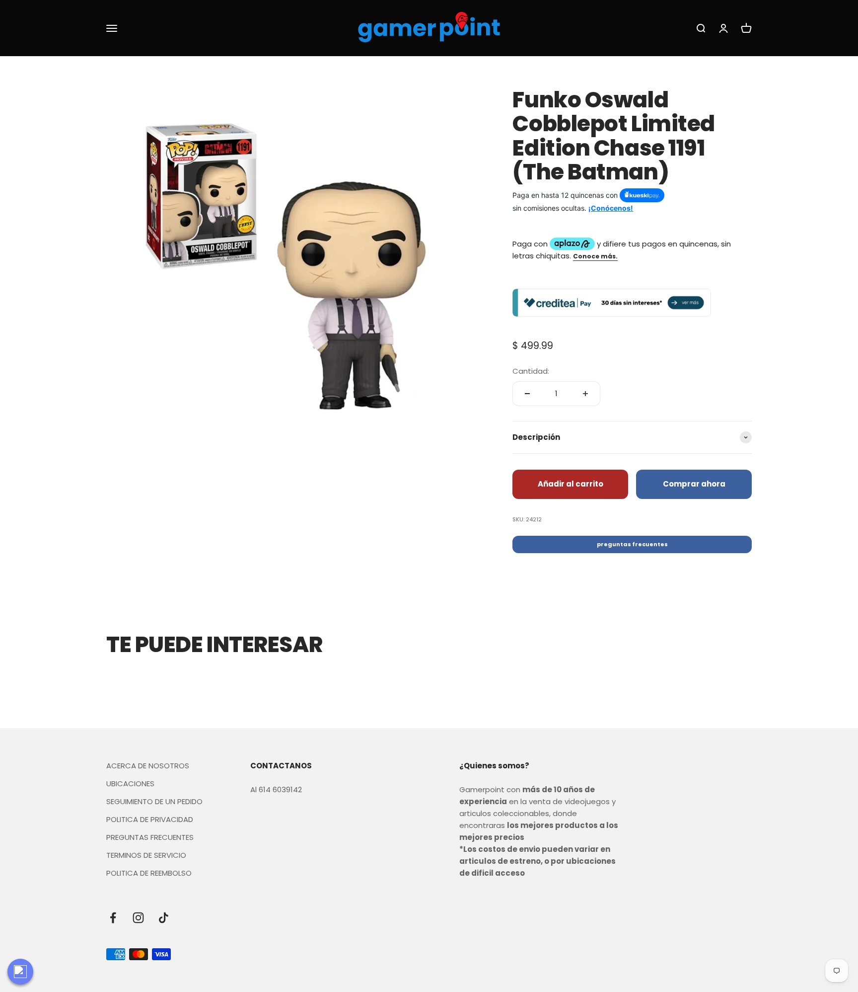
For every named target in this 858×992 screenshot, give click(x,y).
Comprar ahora (694, 484)
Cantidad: (530, 371)
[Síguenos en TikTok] (163, 917)
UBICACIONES (130, 783)
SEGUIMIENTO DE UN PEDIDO (154, 801)
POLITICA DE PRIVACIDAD (149, 819)
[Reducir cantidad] (527, 394)
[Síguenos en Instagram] (138, 917)
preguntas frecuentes (632, 544)
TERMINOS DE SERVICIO (146, 855)
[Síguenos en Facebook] (113, 917)
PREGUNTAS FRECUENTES (150, 837)
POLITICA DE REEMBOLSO (149, 873)
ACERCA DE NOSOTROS (147, 765)
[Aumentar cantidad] (585, 394)
